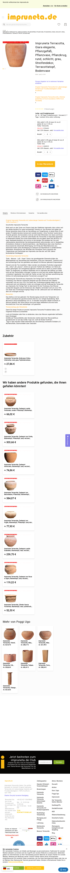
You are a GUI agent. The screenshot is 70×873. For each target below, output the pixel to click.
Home (4, 30)
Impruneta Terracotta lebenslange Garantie (41, 800)
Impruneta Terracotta (40, 793)
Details (5, 213)
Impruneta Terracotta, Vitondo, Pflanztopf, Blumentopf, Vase (9, 642)
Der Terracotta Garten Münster (57, 801)
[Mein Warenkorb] (65, 24)
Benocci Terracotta (43, 831)
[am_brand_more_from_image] (10, 633)
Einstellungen (34, 868)
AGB (53, 811)
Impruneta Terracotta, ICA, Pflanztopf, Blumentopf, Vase (9, 664)
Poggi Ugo (55, 794)
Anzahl (39, 134)
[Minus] (44, 134)
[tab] (5, 213)
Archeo (54, 787)
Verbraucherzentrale (12, 836)
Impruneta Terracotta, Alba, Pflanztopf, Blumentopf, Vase (27, 642)
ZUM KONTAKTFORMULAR (24, 811)
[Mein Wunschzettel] (59, 24)
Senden (59, 762)
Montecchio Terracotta (41, 827)
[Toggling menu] (3, 17)
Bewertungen (41, 789)
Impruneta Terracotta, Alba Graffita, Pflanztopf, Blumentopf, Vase (45, 642)
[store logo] (32, 17)
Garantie (31, 213)
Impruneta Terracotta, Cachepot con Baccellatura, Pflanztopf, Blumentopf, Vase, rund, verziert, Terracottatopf (16, 493)
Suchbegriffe (56, 805)
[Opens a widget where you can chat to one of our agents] (63, 870)
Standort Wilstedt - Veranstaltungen (43, 785)
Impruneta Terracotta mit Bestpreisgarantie (43, 808)
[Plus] (50, 134)
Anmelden (46, 6)
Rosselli (55, 784)
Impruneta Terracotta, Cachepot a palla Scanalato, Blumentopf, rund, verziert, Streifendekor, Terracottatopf (17, 549)
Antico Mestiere (57, 781)
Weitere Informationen (18, 213)
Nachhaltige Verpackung (41, 814)
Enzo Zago (55, 790)
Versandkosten (59, 130)
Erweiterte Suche (57, 818)
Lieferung (40, 823)
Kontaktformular (57, 808)
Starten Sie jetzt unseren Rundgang (16, 795)
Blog (53, 833)
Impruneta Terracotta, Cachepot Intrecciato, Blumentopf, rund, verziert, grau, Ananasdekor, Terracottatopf (17, 465)
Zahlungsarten (41, 781)
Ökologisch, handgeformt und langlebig (57, 828)
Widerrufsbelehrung (58, 815)
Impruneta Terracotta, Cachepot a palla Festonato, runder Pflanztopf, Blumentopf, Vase (18, 409)
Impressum (56, 797)
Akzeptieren (13, 868)
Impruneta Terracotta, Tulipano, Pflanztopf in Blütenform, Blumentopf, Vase (27, 664)
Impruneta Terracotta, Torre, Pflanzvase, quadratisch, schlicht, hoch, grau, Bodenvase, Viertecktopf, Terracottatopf (45, 664)
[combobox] (16, 24)
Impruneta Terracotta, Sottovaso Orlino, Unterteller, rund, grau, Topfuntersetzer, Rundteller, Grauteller (17, 359)
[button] (4, 68)
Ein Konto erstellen (60, 6)
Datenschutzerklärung (15, 862)
